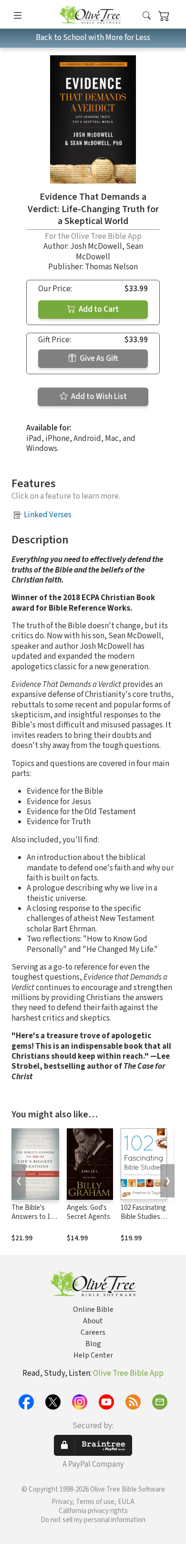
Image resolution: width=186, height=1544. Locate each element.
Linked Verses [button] (48, 515)
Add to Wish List (98, 396)
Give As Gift (98, 358)
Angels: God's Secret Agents (88, 1212)
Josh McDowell (96, 246)
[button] (147, 16)
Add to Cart (98, 309)
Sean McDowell (109, 251)
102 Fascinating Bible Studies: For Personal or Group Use (143, 1221)
